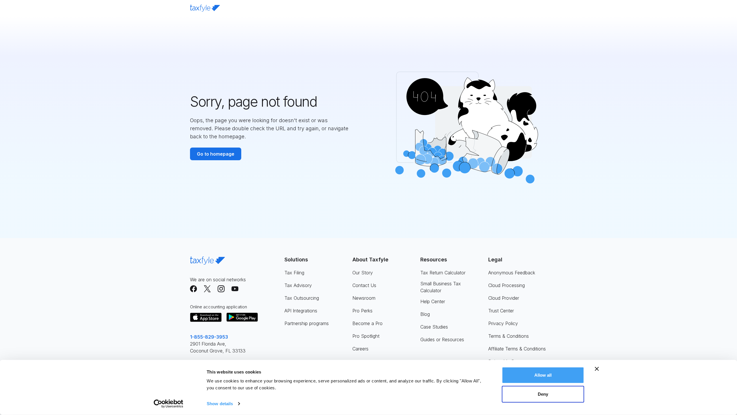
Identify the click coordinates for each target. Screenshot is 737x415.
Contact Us (364, 285)
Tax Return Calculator (443, 273)
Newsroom (363, 298)
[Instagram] (221, 288)
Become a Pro (367, 323)
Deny (543, 393)
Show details (220, 403)
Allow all (543, 375)
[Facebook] (193, 288)
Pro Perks (362, 311)
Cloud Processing (506, 285)
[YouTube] (234, 288)
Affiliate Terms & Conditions (517, 349)
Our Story (362, 273)
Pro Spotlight (365, 336)
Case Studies (434, 327)
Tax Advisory (298, 285)
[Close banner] (597, 369)
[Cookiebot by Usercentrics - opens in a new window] (168, 403)
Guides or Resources (442, 339)
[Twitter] (207, 288)
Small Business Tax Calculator (440, 287)
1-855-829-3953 (209, 337)
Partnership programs (306, 323)
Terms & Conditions (508, 336)
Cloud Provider (503, 298)
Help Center (432, 301)
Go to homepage (215, 154)
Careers (360, 349)
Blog (425, 314)
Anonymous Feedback (511, 273)
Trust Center (501, 311)
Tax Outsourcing (301, 298)
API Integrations (300, 311)
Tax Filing (294, 273)
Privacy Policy (503, 323)
